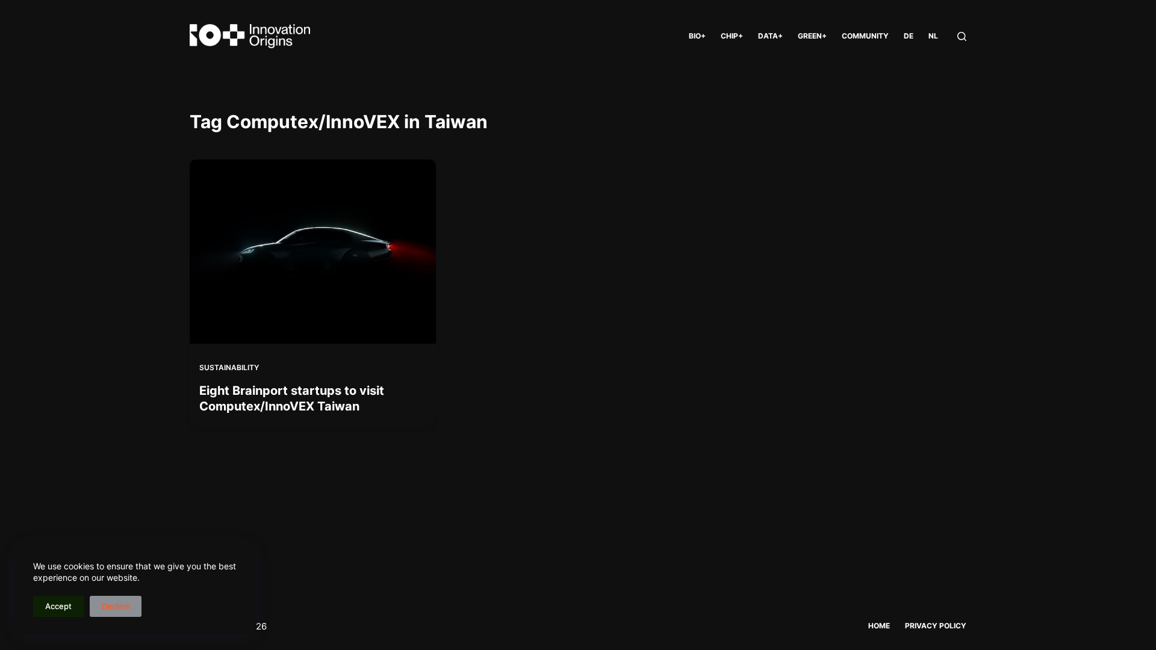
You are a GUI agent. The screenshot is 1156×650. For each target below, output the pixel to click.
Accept (58, 606)
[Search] (961, 36)
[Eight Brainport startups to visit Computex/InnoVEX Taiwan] (313, 251)
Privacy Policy (935, 625)
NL (933, 35)
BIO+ (697, 35)
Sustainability (229, 367)
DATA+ (770, 35)
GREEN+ (812, 35)
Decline (115, 606)
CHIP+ (732, 35)
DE (908, 35)
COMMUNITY (865, 35)
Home (879, 625)
